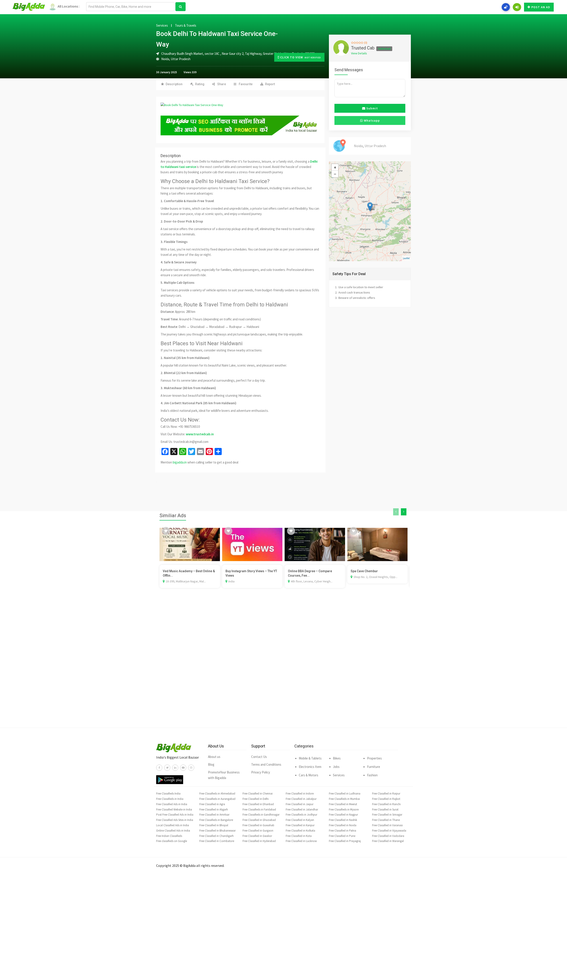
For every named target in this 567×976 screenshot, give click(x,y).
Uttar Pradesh (180, 59)
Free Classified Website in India (174, 809)
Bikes (337, 758)
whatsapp (371, 120)
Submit (371, 108)
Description (174, 84)
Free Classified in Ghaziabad (259, 820)
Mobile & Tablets (310, 758)
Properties (374, 758)
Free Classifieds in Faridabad (259, 809)
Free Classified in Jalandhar (302, 809)
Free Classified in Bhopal (213, 825)
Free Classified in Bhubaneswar (217, 830)
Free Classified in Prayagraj (345, 841)
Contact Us (259, 757)
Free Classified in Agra (212, 804)
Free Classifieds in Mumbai (344, 799)
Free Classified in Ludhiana (344, 793)
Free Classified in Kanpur (300, 825)
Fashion (372, 775)
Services (162, 25)
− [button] (335, 174)
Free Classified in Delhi (256, 799)
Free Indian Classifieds (169, 836)
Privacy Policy (260, 772)
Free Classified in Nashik (343, 820)
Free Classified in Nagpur (343, 814)
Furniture (373, 767)
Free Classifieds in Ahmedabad (217, 793)
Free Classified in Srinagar (387, 814)
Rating (199, 84)
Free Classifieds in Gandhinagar (261, 814)
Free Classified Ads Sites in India (174, 820)
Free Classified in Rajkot (386, 799)
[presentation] (396, 511)
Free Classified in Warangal (388, 841)
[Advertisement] (283, 664)
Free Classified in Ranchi (386, 804)
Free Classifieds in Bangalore (216, 820)
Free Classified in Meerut (343, 804)
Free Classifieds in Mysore (344, 809)
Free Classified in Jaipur (299, 804)
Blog (211, 764)
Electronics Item (310, 767)
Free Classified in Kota (299, 836)
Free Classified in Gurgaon (258, 830)
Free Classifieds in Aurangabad (217, 799)
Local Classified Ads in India (172, 825)
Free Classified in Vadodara (388, 836)
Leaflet (406, 258)
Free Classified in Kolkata (300, 830)
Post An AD (540, 7)
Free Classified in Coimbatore (216, 841)
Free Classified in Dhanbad (258, 804)
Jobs (336, 767)
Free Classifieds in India (169, 799)
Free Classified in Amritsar (214, 814)
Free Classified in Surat (385, 809)
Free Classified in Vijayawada (389, 830)
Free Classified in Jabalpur (301, 799)
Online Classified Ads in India (173, 830)
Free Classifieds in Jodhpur (301, 814)
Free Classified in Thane (386, 820)
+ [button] (335, 167)
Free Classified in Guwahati (258, 825)
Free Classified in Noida (342, 825)
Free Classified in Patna (342, 830)
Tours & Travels (185, 25)
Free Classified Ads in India (171, 804)
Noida (165, 59)
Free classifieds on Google (171, 841)
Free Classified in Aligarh (213, 809)
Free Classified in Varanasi (387, 825)
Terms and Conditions (266, 764)
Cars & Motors (308, 775)
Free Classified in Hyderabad (259, 841)
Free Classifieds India (168, 793)
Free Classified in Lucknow (301, 841)
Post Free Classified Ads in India (174, 814)
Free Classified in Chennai (258, 793)
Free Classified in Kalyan (300, 820)
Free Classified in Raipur (386, 793)
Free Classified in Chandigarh (216, 836)
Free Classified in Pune (342, 836)
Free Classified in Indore (300, 793)
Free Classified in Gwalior (257, 836)
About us (214, 757)
